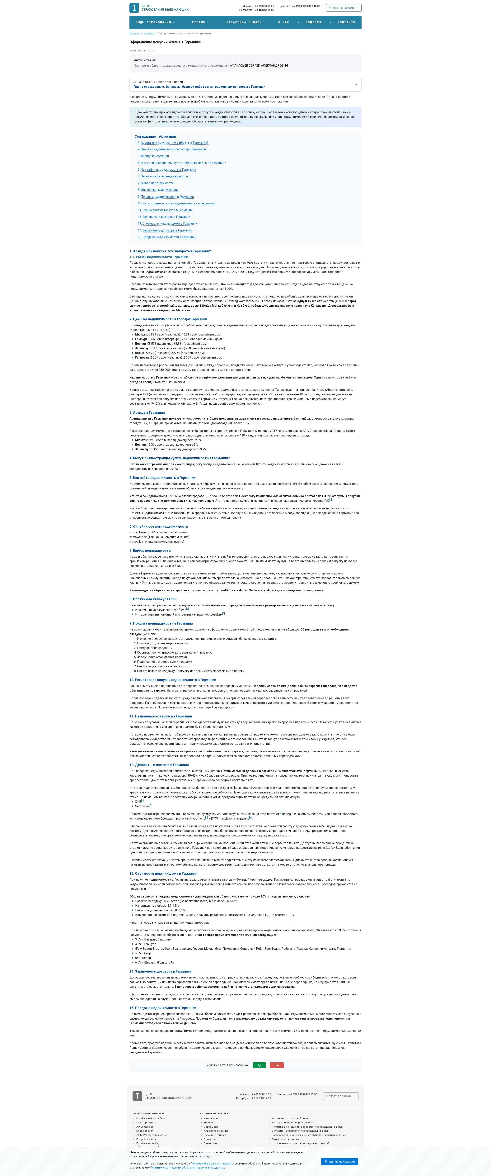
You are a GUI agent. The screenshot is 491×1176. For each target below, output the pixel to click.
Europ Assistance (146, 1139)
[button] (155, 22)
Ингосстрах (211, 1118)
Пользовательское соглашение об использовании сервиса (309, 1134)
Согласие (210, 1139)
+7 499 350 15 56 (263, 5)
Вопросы (313, 22)
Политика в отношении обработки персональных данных (307, 1126)
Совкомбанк (211, 1126)
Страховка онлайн (244, 22)
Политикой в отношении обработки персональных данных (187, 1167)
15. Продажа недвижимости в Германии (167, 237)
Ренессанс (211, 1143)
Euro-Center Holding (147, 1143)
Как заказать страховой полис (290, 1118)
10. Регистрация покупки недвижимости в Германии (176, 203)
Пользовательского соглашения (211, 1163)
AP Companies (144, 1126)
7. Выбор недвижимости (156, 183)
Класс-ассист (144, 1130)
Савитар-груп (144, 1122)
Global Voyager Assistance (151, 1134)
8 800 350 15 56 (310, 5)
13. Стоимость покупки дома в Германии (167, 223)
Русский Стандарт (215, 1134)
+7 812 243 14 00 (263, 9)
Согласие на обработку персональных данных (300, 1130)
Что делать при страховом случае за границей (301, 1143)
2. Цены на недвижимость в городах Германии (172, 149)
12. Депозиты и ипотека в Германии (164, 217)
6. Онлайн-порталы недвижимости (163, 176)
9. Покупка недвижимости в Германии (166, 196)
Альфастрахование (216, 1130)
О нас (283, 22)
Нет (276, 1065)
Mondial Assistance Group (151, 1118)
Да (259, 1065)
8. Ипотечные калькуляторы (158, 190)
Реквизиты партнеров (285, 1139)
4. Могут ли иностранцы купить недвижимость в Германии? (182, 163)
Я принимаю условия (340, 1161)
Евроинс (209, 1122)
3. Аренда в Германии (153, 156)
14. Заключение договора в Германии (165, 230)
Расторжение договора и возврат (293, 1122)
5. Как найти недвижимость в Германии (167, 169)
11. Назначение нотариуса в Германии (165, 210)
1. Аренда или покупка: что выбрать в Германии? (173, 142)
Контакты (346, 22)
